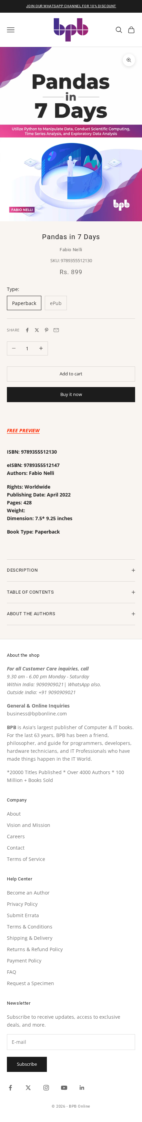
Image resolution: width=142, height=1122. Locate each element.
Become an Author (28, 892)
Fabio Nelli (71, 249)
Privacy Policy (22, 904)
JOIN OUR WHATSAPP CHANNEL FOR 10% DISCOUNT (71, 6)
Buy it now (71, 394)
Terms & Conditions (29, 926)
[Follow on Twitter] (28, 1087)
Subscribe (27, 1064)
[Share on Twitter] (37, 330)
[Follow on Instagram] (46, 1087)
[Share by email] (56, 330)
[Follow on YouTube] (64, 1087)
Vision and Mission (28, 825)
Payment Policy (24, 960)
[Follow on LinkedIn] (82, 1087)
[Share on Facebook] (27, 330)
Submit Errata (23, 915)
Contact (15, 847)
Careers (16, 836)
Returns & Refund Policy (35, 949)
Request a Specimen (30, 983)
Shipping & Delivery (29, 938)
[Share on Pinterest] (46, 330)
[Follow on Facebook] (10, 1087)
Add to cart (71, 374)
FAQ (11, 972)
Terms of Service (26, 859)
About (14, 813)
